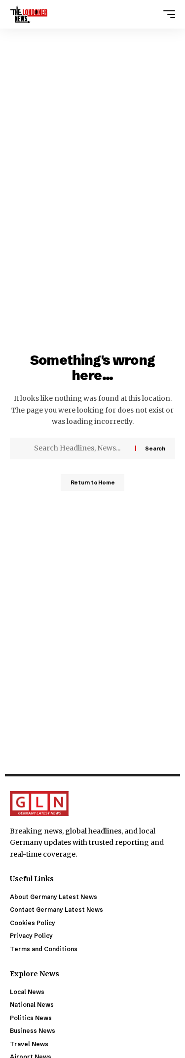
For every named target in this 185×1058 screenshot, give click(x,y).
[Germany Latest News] (29, 14)
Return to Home (93, 482)
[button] (166, 14)
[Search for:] (81, 448)
